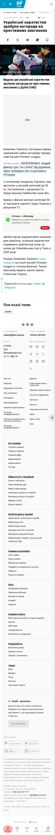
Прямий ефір (14, 455)
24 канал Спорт (10, 12)
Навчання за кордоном (19, 634)
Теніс (10, 677)
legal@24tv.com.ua (37, 795)
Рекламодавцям (11, 403)
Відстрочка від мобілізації (21, 534)
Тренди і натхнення (17, 655)
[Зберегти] (47, 40)
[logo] (19, 4)
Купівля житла (15, 651)
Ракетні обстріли (16, 480)
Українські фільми (17, 592)
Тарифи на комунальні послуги (23, 567)
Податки (12, 571)
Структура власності (39, 409)
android (12, 743)
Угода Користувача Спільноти (38, 384)
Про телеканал (10, 393)
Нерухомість (15, 643)
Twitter (37, 283)
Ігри (31, 424)
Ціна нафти (13, 555)
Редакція (8, 383)
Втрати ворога (15, 504)
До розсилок (18, 724)
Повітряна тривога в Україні (22, 492)
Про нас (7, 379)
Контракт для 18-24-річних (21, 530)
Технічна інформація (39, 395)
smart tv (12, 751)
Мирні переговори (17, 488)
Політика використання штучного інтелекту (14, 420)
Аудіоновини (14, 463)
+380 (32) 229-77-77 (20, 792)
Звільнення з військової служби (23, 518)
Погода (11, 467)
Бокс (10, 669)
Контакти (34, 400)
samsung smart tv (32, 751)
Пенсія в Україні (16, 575)
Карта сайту (35, 419)
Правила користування (14, 408)
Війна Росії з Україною (21, 476)
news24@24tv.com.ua (14, 335)
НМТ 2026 (12, 626)
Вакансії (33, 405)
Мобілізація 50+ (15, 522)
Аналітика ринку (16, 647)
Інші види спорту (28, 12)
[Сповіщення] (51, 4)
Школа (11, 622)
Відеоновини (14, 459)
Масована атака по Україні (21, 496)
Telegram (10, 287)
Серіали (12, 604)
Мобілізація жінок (17, 526)
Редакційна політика (13, 388)
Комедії (12, 600)
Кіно (10, 584)
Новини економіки (19, 551)
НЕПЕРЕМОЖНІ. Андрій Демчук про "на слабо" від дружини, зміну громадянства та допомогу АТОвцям (27, 169)
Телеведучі (8, 398)
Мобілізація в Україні (20, 514)
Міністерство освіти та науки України (26, 618)
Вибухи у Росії (15, 500)
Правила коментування (40, 390)
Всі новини (14, 443)
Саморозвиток (15, 630)
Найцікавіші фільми (18, 588)
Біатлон (12, 681)
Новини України (16, 451)
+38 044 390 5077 (38, 335)
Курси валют (14, 559)
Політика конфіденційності (12, 413)
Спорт (11, 665)
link (31, 346)
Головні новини (16, 447)
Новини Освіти (16, 614)
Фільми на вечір (16, 596)
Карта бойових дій (17, 484)
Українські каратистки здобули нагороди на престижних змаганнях (45, 12)
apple (32, 743)
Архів (32, 414)
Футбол (12, 673)
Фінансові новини (17, 563)
